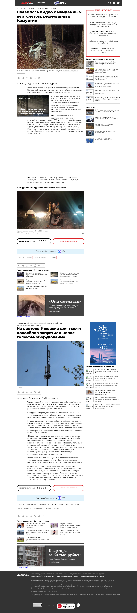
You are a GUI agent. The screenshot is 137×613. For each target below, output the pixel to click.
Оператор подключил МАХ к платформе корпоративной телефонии (35, 525)
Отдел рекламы (75, 574)
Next (80, 207)
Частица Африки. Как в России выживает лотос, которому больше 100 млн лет (107, 371)
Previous (21, 207)
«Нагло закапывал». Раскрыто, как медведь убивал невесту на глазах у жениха (107, 385)
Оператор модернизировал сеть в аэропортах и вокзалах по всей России (37, 532)
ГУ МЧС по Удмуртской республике (30, 233)
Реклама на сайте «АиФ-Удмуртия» (42, 576)
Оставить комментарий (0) (68, 241)
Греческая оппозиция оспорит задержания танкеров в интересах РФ (106, 118)
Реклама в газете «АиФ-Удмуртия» (94, 574)
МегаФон (20, 387)
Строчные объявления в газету (67, 576)
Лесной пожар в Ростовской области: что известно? (104, 124)
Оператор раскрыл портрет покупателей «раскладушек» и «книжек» (70, 532)
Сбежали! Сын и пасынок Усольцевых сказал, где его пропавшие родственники (107, 406)
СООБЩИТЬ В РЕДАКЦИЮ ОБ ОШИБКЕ (92, 576)
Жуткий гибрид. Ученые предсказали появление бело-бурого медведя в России (107, 99)
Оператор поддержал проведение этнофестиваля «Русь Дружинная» (37, 539)
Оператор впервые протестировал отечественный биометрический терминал (70, 525)
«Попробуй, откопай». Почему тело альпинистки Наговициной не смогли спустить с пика (107, 84)
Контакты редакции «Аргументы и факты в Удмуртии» (49, 574)
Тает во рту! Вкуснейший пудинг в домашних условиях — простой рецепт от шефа (106, 70)
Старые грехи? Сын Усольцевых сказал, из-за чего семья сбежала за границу (107, 399)
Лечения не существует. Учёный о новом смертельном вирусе (106, 62)
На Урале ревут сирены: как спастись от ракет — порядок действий (107, 110)
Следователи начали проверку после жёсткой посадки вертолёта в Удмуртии (36, 281)
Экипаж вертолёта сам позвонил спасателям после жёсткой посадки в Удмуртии (71, 281)
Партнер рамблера (50, 605)
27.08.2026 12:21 (22, 323)
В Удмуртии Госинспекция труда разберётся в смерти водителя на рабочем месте (103, 24)
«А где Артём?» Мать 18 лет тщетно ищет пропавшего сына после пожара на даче (106, 378)
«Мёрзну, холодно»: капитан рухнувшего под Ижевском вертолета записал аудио (69, 274)
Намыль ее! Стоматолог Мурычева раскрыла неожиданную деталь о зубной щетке (106, 77)
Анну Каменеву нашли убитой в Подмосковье (105, 131)
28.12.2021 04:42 (22, 9)
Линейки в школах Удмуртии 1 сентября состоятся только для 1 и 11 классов (103, 50)
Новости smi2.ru (24, 317)
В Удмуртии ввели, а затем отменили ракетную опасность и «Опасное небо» (103, 16)
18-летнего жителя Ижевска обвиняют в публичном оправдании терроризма (103, 33)
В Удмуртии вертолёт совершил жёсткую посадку (36, 287)
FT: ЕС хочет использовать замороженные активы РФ (103, 139)
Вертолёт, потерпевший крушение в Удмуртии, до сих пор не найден (37, 274)
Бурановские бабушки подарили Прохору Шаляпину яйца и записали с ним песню (103, 41)
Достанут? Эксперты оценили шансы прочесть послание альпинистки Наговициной (107, 91)
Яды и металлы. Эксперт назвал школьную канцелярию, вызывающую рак (105, 392)
